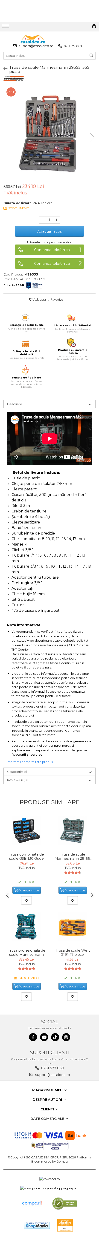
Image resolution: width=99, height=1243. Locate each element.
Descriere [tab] (14, 404)
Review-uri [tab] (17, 780)
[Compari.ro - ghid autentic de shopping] (32, 1203)
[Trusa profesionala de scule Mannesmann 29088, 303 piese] (26, 926)
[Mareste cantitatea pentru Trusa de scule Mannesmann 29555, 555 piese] (56, 220)
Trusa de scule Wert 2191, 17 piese (72, 952)
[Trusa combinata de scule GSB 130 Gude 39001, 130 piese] (26, 830)
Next (92, 137)
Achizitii (13, 285)
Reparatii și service (27, 754)
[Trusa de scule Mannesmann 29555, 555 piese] (49, 133)
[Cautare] (91, 56)
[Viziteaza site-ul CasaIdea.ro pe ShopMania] (37, 1225)
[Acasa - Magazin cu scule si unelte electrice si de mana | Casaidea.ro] (33, 39)
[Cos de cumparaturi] (94, 26)
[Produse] (6, 27)
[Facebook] (33, 1037)
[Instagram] (66, 1037)
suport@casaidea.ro (35, 46)
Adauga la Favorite (47, 299)
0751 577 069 (72, 46)
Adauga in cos (49, 231)
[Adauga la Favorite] (26, 900)
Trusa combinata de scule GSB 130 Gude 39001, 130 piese (26, 856)
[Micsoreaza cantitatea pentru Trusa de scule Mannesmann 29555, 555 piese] (42, 220)
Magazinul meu (48, 1090)
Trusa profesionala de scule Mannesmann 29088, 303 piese (26, 952)
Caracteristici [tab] (17, 772)
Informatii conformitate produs (30, 762)
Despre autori (48, 1099)
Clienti (48, 1109)
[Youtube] (44, 1037)
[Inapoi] (3, 68)
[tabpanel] (49, 133)
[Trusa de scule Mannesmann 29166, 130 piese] (72, 830)
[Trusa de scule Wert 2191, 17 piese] (72, 926)
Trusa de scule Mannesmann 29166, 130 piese (72, 856)
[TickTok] (55, 1037)
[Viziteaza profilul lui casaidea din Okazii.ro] (65, 1225)
